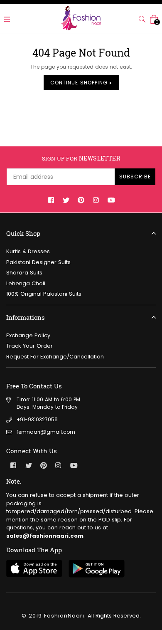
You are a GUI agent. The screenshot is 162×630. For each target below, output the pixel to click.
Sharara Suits (24, 273)
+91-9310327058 (37, 419)
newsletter (81, 158)
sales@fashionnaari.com (44, 536)
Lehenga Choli (25, 283)
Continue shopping (80, 82)
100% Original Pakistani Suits (43, 294)
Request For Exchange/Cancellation (55, 357)
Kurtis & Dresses (28, 251)
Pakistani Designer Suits (38, 262)
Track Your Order (29, 346)
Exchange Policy (28, 335)
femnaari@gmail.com (46, 431)
